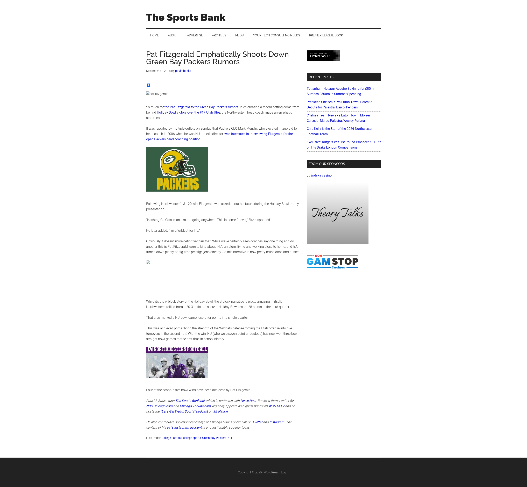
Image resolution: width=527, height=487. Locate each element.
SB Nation (220, 411)
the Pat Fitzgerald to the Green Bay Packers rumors (201, 107)
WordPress (271, 472)
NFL (230, 437)
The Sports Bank (185, 17)
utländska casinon (320, 175)
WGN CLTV (276, 406)
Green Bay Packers (214, 437)
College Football (172, 437)
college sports (192, 437)
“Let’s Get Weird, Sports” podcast (184, 411)
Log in (285, 472)
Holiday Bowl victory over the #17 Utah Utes (188, 112)
